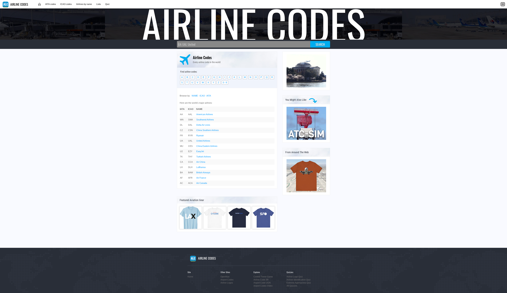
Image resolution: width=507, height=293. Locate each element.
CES (190, 146)
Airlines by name (84, 4)
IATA (208, 96)
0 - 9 (225, 82)
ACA (190, 183)
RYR (190, 135)
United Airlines (203, 141)
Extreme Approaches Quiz (299, 283)
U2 (181, 151)
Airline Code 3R (261, 280)
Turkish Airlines (203, 157)
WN (182, 120)
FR (181, 135)
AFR (190, 178)
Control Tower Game (263, 277)
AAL (190, 114)
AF (181, 178)
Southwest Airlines (205, 120)
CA (181, 162)
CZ (181, 130)
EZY (190, 151)
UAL (190, 141)
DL (181, 125)
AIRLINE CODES (19, 4)
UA (181, 141)
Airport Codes (226, 280)
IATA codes (50, 4)
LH (181, 167)
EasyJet (200, 151)
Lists (98, 4)
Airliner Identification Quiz (299, 280)
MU (181, 146)
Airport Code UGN (262, 283)
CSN (190, 130)
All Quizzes (292, 286)
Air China (200, 162)
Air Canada (201, 183)
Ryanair (200, 135)
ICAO (202, 96)
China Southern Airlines (207, 130)
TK (181, 157)
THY (190, 157)
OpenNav (224, 277)
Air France (201, 178)
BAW (190, 172)
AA (181, 114)
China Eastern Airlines (206, 146)
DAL (190, 125)
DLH (190, 167)
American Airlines (204, 114)
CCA (190, 162)
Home (190, 277)
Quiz (107, 4)
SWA (190, 120)
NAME (195, 96)
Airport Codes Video (263, 286)
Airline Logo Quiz (295, 277)
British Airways (203, 172)
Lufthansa (201, 167)
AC (181, 183)
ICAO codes (66, 4)
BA (181, 172)
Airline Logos (226, 283)
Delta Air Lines (203, 125)
